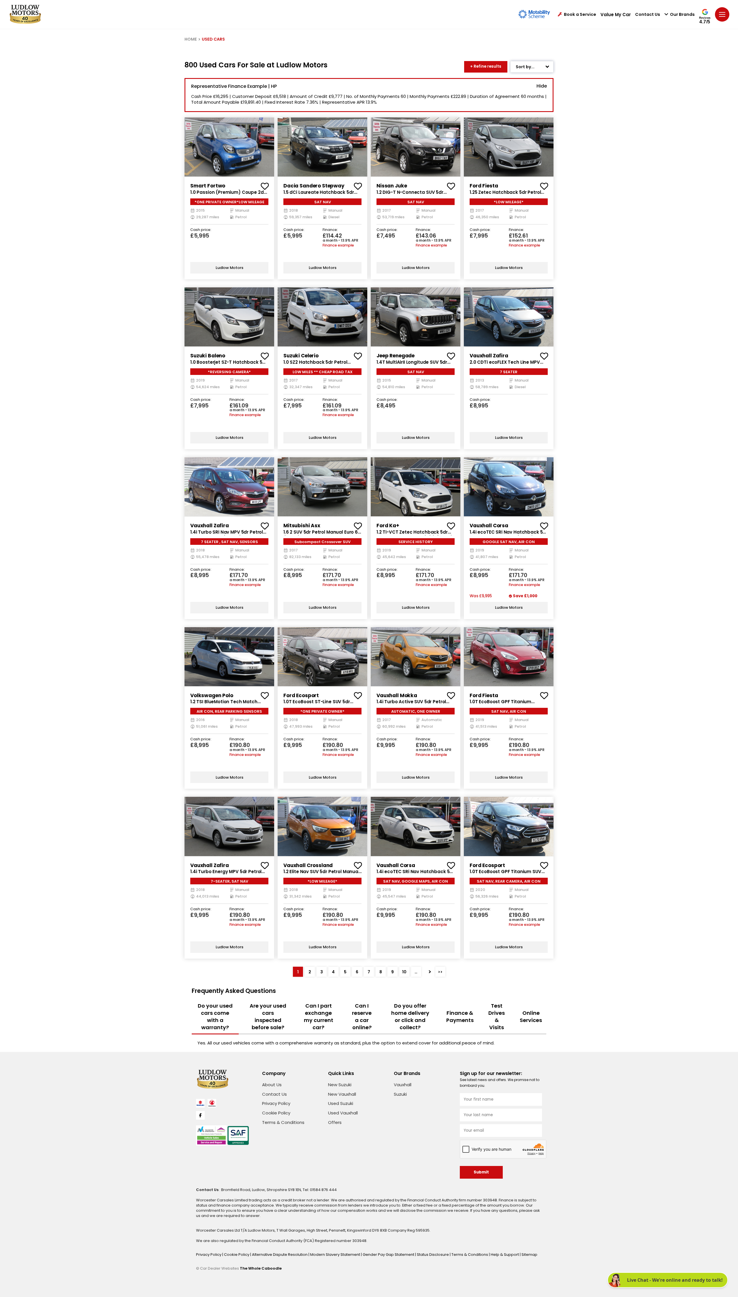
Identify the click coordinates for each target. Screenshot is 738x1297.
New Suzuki (339, 1085)
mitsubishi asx (301, 525)
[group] (229, 147)
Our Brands (682, 14)
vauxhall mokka (396, 695)
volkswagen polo (211, 695)
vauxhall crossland (308, 865)
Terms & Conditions (283, 1122)
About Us (272, 1085)
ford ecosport (301, 695)
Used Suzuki (340, 1103)
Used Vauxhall (343, 1113)
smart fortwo (207, 185)
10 (404, 972)
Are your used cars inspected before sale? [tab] (268, 1016)
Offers (335, 1122)
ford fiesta (484, 185)
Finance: (330, 230)
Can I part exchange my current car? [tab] (318, 1016)
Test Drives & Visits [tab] (496, 1016)
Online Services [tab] (531, 1016)
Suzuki (400, 1094)
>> (440, 972)
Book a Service (580, 14)
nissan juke (391, 185)
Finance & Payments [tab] (460, 1016)
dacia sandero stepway (313, 185)
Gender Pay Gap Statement (389, 1254)
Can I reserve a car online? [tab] (362, 1016)
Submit (481, 1172)
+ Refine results (485, 66)
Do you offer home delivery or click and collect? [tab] (410, 1016)
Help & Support (505, 1254)
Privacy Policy (276, 1103)
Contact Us (647, 14)
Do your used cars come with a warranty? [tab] (215, 1016)
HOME (190, 39)
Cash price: (200, 230)
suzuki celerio (301, 355)
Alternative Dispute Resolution (280, 1254)
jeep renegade (395, 355)
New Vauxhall (342, 1094)
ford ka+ (387, 525)
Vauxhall (402, 1085)
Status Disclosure (433, 1254)
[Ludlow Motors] (25, 14)
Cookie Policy (276, 1113)
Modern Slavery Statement (335, 1254)
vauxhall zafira (489, 355)
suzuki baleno (207, 355)
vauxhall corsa (489, 525)
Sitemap (529, 1254)
